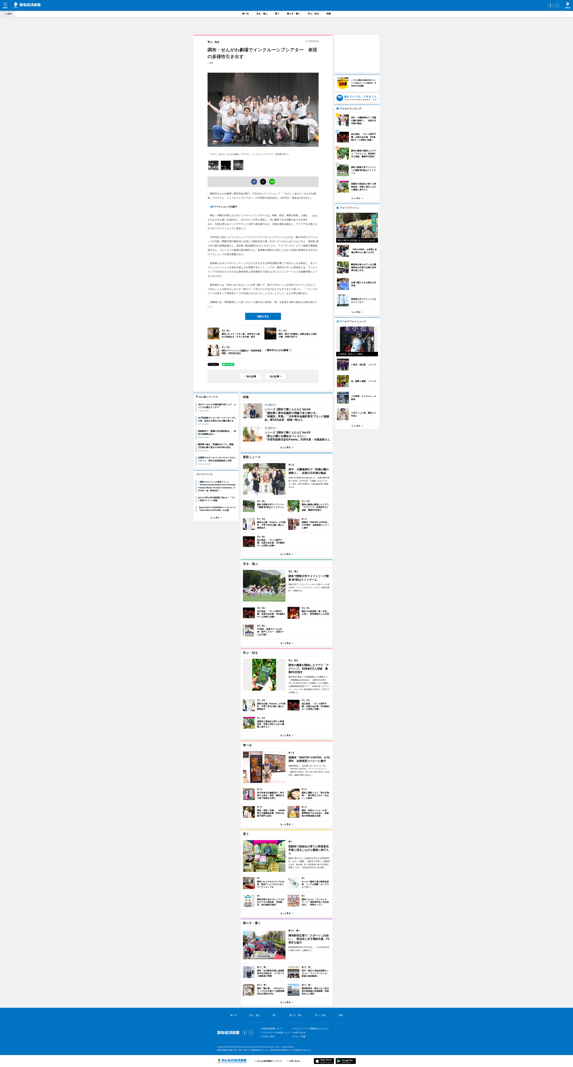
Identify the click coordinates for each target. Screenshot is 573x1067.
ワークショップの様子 (225, 206)
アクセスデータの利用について (276, 1032)
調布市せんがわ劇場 (277, 350)
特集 (328, 13)
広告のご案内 (269, 1036)
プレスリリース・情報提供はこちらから (311, 1028)
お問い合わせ (300, 1032)
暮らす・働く (293, 13)
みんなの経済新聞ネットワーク (231, 1061)
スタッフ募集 (300, 1036)
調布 (211, 63)
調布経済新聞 (26, 5)
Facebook (550, 5)
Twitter (557, 5)
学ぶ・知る (313, 13)
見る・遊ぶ (262, 13)
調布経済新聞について (272, 1028)
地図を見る (263, 316)
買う (277, 13)
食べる (245, 13)
